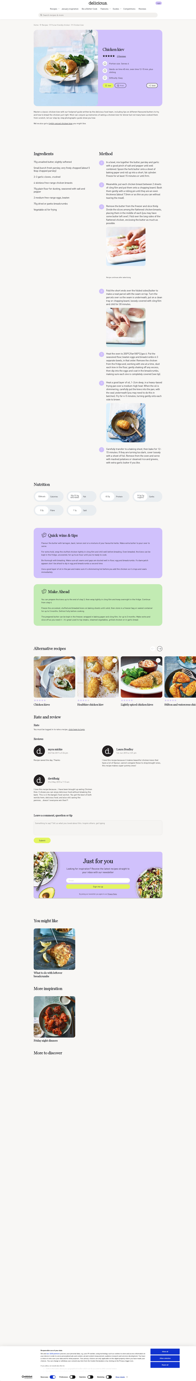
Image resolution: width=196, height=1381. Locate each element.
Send (153, 85)
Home (36, 25)
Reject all (165, 1365)
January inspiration (70, 8)
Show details (120, 1377)
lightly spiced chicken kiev (60, 123)
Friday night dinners (46, 1040)
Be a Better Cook (89, 8)
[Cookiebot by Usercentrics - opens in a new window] (27, 1377)
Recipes (53, 8)
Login (159, 3)
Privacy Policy (112, 894)
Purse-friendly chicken (60, 25)
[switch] (72, 1377)
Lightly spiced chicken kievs (137, 704)
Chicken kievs (42, 704)
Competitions (129, 8)
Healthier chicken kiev (90, 704)
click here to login (76, 729)
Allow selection (165, 1358)
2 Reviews (121, 56)
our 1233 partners (53, 1353)
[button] (159, 648)
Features (104, 8)
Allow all (165, 1351)
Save (109, 85)
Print (122, 85)
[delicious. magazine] (98, 3)
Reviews (142, 8)
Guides (116, 8)
